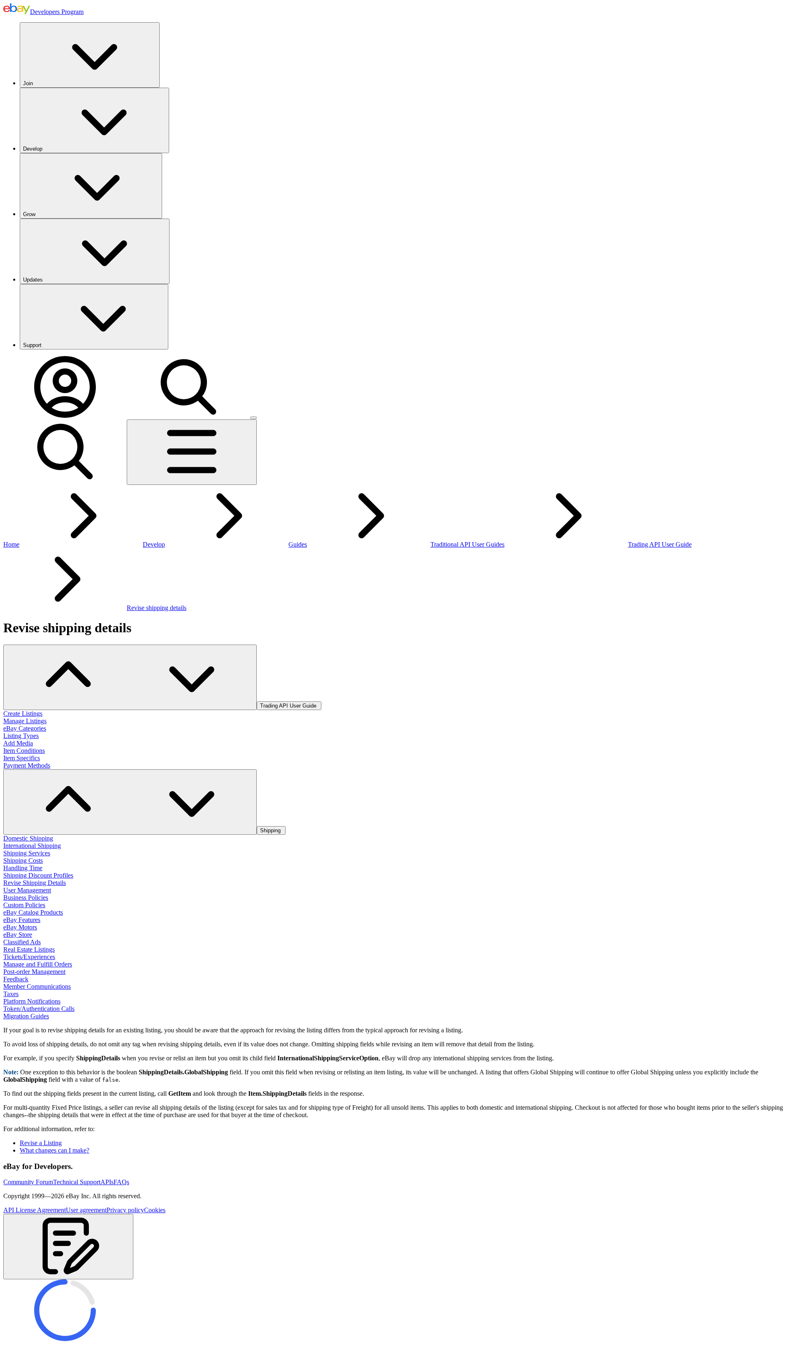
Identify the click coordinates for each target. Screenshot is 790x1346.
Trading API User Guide (660, 544)
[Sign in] (65, 415)
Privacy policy (125, 1209)
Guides (297, 544)
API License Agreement (34, 1209)
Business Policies (25, 897)
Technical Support (76, 1181)
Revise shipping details (156, 607)
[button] (68, 1246)
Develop (32, 149)
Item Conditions (24, 750)
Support (32, 345)
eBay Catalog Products (33, 912)
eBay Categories (24, 728)
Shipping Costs (23, 860)
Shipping (271, 830)
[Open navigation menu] (192, 452)
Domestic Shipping (28, 838)
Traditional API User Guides (467, 544)
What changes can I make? (54, 1150)
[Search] (188, 415)
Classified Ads (22, 941)
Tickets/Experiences (29, 956)
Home (11, 544)
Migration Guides (26, 1016)
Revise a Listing (41, 1142)
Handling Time (22, 867)
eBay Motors (20, 927)
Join (28, 83)
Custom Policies (24, 904)
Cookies (154, 1209)
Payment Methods (26, 765)
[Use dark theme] (253, 418)
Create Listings (22, 713)
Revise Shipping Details (34, 882)
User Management (27, 890)
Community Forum (28, 1181)
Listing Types (21, 735)
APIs (107, 1181)
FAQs (121, 1181)
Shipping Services (26, 853)
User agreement (86, 1209)
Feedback (15, 979)
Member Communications (37, 986)
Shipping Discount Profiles (38, 875)
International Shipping (32, 845)
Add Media (18, 743)
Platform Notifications (31, 1001)
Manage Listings (24, 720)
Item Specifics (21, 758)
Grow (29, 214)
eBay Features (21, 919)
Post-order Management (34, 971)
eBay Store (17, 934)
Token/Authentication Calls (38, 1008)
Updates (33, 280)
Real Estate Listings (29, 949)
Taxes (11, 993)
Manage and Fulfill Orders (37, 964)
